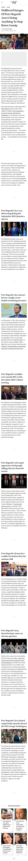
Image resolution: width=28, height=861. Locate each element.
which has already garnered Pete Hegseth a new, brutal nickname (13, 660)
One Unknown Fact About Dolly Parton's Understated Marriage (7, 824)
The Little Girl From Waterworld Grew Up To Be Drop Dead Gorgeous (20, 825)
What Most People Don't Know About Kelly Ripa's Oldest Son (19, 849)
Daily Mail (4, 109)
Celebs (3, 7)
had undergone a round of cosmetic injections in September (12, 113)
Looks (8, 7)
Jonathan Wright (7, 29)
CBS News (19, 523)
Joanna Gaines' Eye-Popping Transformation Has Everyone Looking (7, 849)
